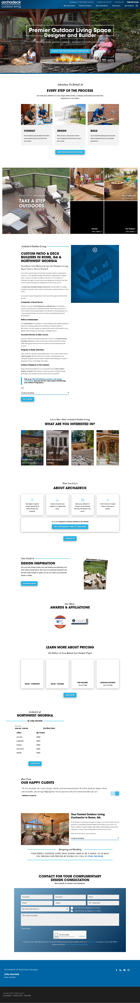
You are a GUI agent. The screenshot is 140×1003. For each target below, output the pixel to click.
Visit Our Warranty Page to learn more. (70, 527)
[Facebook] (117, 970)
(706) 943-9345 (37, 379)
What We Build (69, 6)
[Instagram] (129, 970)
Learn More (70, 695)
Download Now (29, 583)
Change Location (103, 2)
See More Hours (49, 728)
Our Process (119, 2)
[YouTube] (124, 970)
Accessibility (7, 995)
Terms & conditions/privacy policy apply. (76, 944)
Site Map (27, 995)
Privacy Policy (18, 995)
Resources (116, 6)
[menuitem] (69, 6)
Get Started (129, 6)
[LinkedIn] (121, 970)
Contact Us (70, 538)
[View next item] (117, 793)
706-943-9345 (133, 2)
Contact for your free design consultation (70, 51)
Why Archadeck (102, 6)
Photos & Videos (85, 6)
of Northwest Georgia (82, 2)
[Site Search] (137, 6)
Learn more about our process (70, 152)
